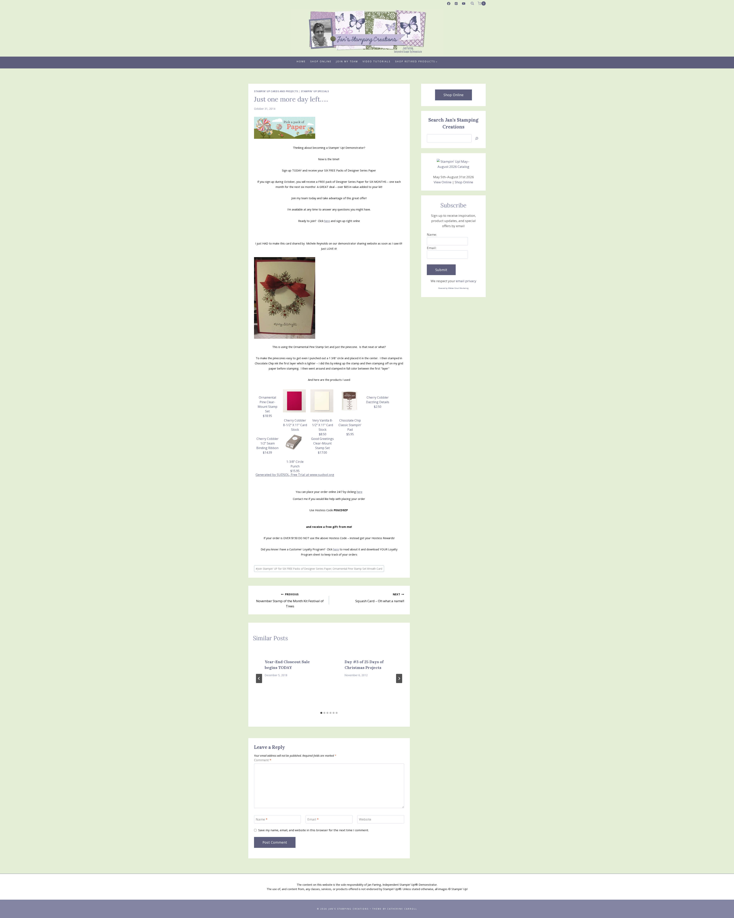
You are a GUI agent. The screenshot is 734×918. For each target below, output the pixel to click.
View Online (442, 182)
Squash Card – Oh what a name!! (379, 597)
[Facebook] (449, 3)
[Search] (476, 138)
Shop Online (320, 61)
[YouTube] (463, 3)
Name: (432, 234)
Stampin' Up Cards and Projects (276, 91)
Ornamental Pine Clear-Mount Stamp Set (267, 406)
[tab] (321, 713)
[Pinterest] (456, 3)
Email (313, 819)
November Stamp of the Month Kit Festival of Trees (290, 600)
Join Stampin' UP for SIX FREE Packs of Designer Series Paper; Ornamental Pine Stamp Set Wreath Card (319, 568)
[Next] (399, 678)
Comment (262, 760)
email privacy (466, 281)
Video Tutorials (377, 61)
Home (301, 61)
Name (261, 819)
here (327, 221)
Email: (431, 248)
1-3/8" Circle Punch (295, 466)
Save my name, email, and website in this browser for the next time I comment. (313, 830)
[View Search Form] (472, 3)
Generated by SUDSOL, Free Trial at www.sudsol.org (295, 474)
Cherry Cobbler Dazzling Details (377, 402)
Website (365, 819)
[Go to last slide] (259, 678)
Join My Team (347, 61)
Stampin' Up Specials (315, 91)
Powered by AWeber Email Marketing (453, 288)
